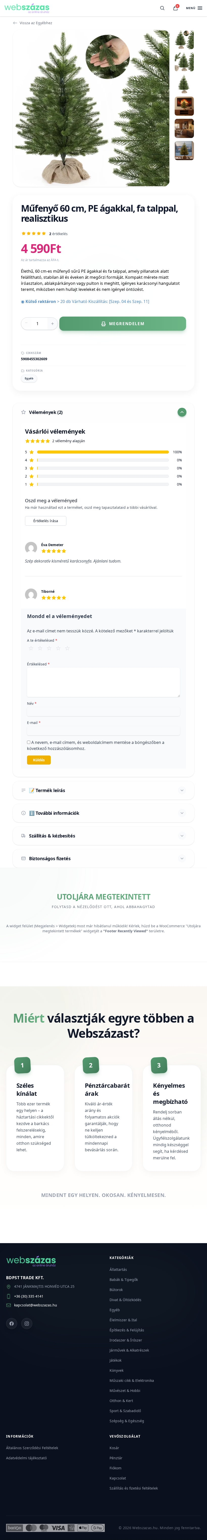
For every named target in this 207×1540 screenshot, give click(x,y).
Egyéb (29, 378)
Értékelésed (38, 664)
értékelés (58, 234)
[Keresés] (162, 8)
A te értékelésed (42, 640)
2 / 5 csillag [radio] (40, 648)
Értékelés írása (45, 520)
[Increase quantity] (52, 324)
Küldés (39, 760)
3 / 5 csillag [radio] (49, 648)
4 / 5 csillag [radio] (58, 648)
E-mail (34, 722)
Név (32, 703)
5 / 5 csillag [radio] (67, 648)
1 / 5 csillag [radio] (31, 648)
